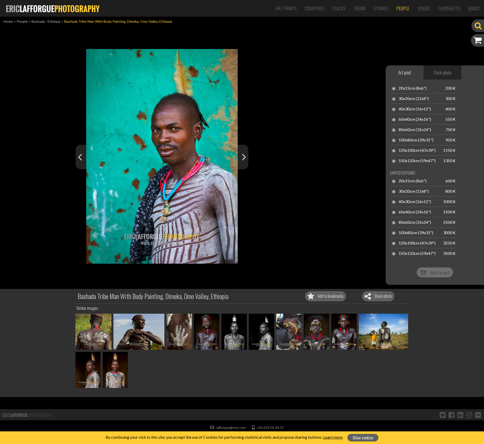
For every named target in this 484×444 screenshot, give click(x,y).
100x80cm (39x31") (416, 140)
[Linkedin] (460, 414)
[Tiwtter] (443, 414)
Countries (314, 8)
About (474, 8)
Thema (359, 8)
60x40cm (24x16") (415, 119)
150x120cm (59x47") (417, 161)
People (402, 8)
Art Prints (286, 8)
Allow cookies (363, 438)
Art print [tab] (404, 72)
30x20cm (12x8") (414, 99)
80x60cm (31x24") (415, 130)
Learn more (333, 437)
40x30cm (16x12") (415, 109)
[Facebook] (451, 414)
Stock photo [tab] (442, 72)
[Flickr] (478, 414)
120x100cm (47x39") (417, 151)
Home (8, 21)
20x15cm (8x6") (413, 88)
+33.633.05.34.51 (270, 428)
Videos (423, 8)
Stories (381, 8)
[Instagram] (469, 414)
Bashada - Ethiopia (46, 21)
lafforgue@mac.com (231, 428)
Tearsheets (449, 8)
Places (338, 8)
